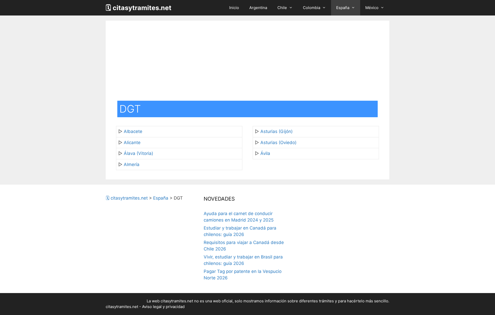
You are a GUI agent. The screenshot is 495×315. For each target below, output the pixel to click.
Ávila (265, 153)
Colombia (311, 7)
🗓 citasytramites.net (138, 8)
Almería (131, 164)
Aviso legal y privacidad (163, 306)
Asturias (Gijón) (276, 131)
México (371, 7)
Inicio (234, 7)
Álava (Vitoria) (138, 153)
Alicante (132, 142)
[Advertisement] (247, 62)
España (342, 7)
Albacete (133, 131)
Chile (282, 7)
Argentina (258, 7)
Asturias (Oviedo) (278, 142)
